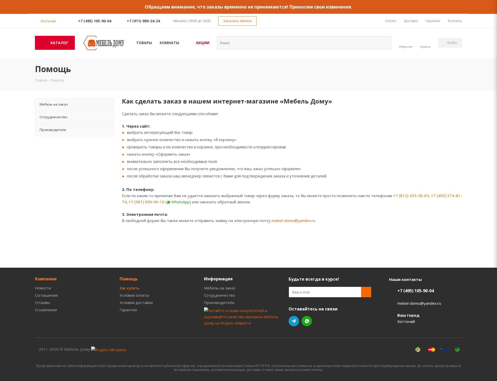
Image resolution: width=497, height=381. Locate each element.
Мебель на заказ (219, 287)
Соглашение (46, 295)
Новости (43, 287)
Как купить (130, 287)
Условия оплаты (134, 295)
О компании (46, 309)
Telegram (294, 321)
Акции (202, 42)
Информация (218, 279)
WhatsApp (307, 321)
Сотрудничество (219, 295)
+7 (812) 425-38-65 (411, 195)
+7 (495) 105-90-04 (94, 20)
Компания (46, 279)
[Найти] (384, 42)
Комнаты (169, 42)
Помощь (129, 279)
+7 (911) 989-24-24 (143, 20)
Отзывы (42, 302)
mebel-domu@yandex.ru (293, 220)
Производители (219, 302)
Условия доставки (136, 302)
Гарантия (128, 309)
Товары (144, 42)
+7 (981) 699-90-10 (146, 201)
